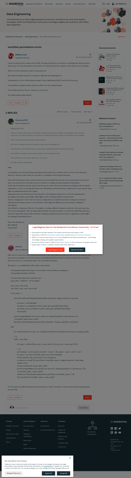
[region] (37, 466)
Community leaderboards (55, 235)
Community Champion (83, 235)
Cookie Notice (48, 466)
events (55, 237)
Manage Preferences (13, 473)
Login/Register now (55, 250)
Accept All (63, 473)
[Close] (70, 458)
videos (67, 242)
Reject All (48, 473)
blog (61, 242)
